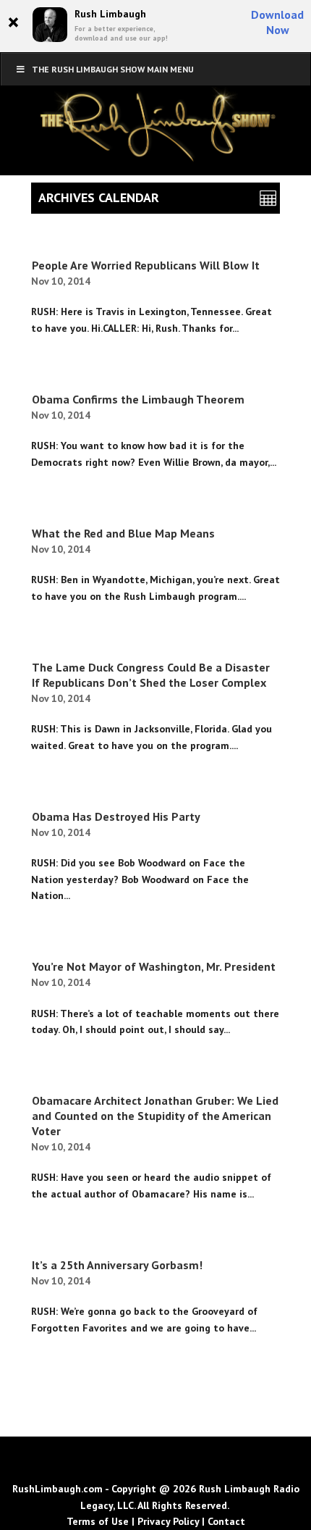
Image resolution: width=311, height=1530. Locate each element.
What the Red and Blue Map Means (123, 533)
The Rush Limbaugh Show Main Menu (113, 69)
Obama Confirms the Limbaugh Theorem (138, 399)
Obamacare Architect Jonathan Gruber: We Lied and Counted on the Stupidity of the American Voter (155, 1115)
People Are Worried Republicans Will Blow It (146, 265)
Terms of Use (98, 1521)
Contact (226, 1521)
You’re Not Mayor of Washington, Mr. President (154, 966)
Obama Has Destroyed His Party (116, 816)
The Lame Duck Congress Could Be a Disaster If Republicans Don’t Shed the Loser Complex (151, 675)
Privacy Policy (168, 1521)
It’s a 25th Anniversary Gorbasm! (117, 1265)
